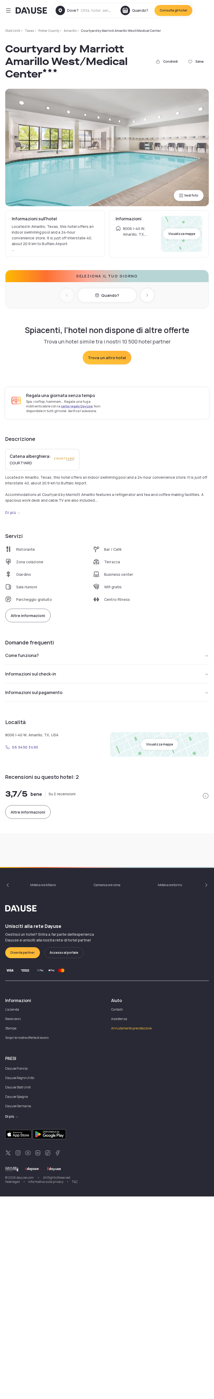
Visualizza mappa (181, 234)
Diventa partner (22, 952)
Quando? (110, 295)
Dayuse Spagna (16, 1096)
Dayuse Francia (16, 1068)
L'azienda (12, 1009)
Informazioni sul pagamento (33, 692)
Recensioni (13, 1019)
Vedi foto (191, 195)
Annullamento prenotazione (131, 1028)
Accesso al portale (64, 952)
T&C (75, 1181)
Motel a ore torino (170, 885)
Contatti (117, 1009)
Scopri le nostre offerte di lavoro (27, 1037)
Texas (29, 30)
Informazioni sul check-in (30, 674)
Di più (10, 512)
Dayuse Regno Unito (19, 1078)
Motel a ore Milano (43, 885)
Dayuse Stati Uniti (18, 1087)
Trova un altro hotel (107, 357)
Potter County (48, 30)
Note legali (12, 1181)
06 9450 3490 (25, 747)
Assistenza (119, 1019)
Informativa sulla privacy (45, 1181)
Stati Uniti (12, 30)
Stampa (10, 1028)
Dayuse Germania (18, 1106)
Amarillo (70, 30)
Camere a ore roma (107, 885)
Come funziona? (22, 655)
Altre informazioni (28, 615)
